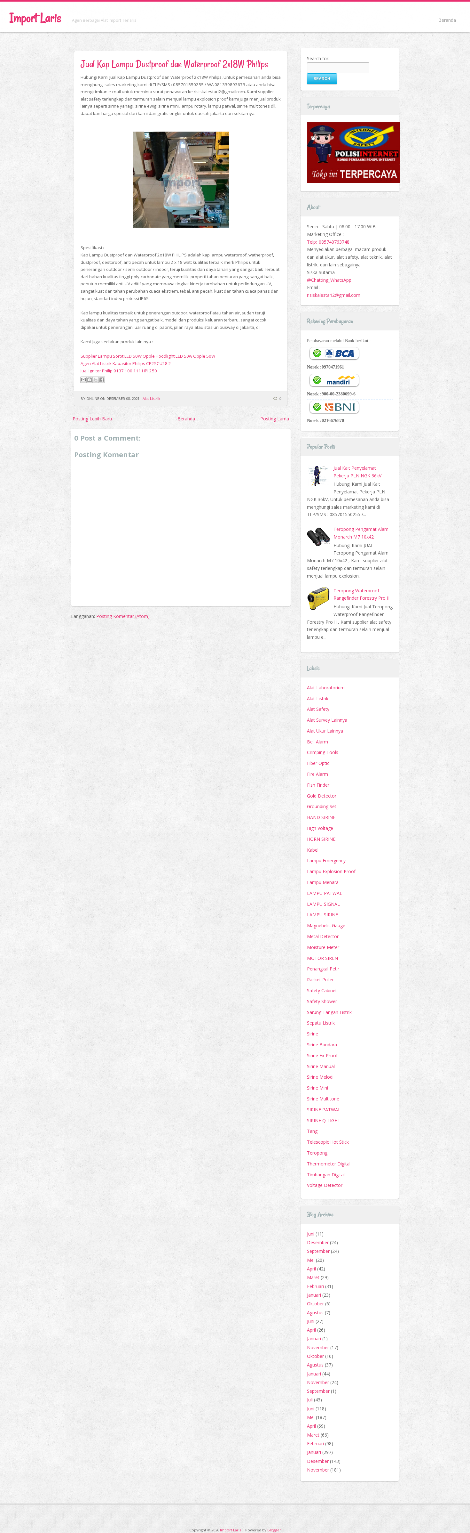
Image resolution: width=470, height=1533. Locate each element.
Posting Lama (274, 419)
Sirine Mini (317, 1088)
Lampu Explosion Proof (331, 871)
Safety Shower (322, 1001)
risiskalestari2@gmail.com (333, 295)
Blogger (274, 1530)
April (311, 1269)
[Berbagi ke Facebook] (101, 380)
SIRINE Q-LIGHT (324, 1120)
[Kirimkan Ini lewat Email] (83, 380)
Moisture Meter (323, 947)
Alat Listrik (151, 398)
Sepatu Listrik (321, 1023)
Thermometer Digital (328, 1164)
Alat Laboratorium (326, 688)
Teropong (317, 1153)
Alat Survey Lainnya (327, 720)
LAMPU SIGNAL (323, 904)
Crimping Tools (322, 752)
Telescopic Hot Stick (328, 1142)
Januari (314, 1295)
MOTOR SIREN (322, 958)
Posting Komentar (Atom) (123, 616)
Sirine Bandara (322, 1045)
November (318, 1347)
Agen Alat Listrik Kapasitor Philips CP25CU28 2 (126, 363)
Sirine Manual (321, 1066)
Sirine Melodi (320, 1077)
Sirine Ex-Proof (322, 1055)
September (318, 1251)
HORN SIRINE (321, 839)
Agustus (315, 1313)
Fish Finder (318, 785)
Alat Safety (318, 709)
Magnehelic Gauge (326, 925)
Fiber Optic (318, 763)
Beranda (447, 20)
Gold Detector (321, 796)
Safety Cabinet (322, 990)
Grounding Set (321, 806)
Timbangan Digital (326, 1175)
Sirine (312, 1034)
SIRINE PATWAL (324, 1110)
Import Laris (35, 18)
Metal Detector (323, 936)
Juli (310, 1400)
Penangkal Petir (323, 969)
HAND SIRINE (321, 817)
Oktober (315, 1304)
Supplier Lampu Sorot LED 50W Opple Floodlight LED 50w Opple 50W (148, 356)
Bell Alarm (317, 742)
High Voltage (320, 828)
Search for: (318, 58)
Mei (311, 1260)
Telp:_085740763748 (328, 242)
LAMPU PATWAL (324, 893)
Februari (315, 1286)
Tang (312, 1131)
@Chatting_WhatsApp (329, 280)
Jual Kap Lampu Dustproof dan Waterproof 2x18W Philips (174, 63)
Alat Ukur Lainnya (325, 731)
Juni (310, 1234)
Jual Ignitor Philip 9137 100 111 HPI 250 (119, 371)
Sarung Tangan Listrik (329, 1012)
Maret (313, 1277)
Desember (318, 1242)
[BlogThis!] (89, 380)
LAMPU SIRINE (322, 915)
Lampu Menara (323, 882)
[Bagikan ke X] (95, 380)
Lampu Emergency (326, 860)
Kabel (312, 850)
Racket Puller (320, 980)
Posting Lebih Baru (92, 419)
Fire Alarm (317, 774)
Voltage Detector (324, 1185)
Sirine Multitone (323, 1099)
